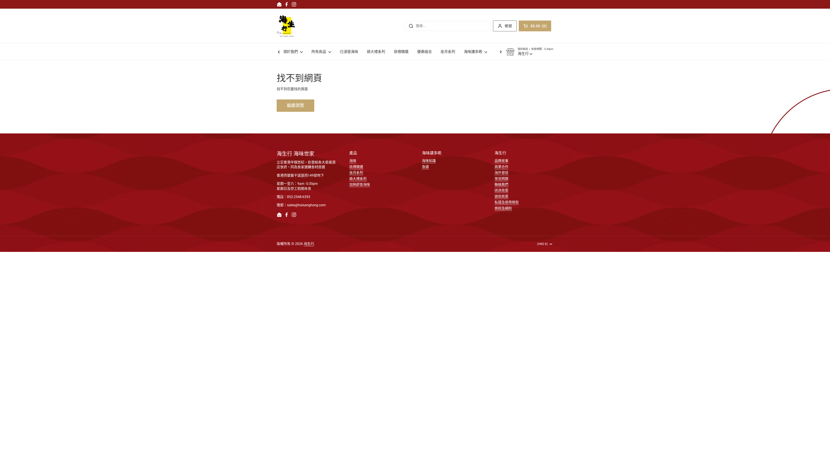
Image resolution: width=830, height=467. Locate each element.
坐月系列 (356, 173)
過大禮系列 (358, 179)
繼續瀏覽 (295, 105)
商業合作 (501, 167)
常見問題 (501, 179)
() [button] (539, 27)
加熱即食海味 (359, 184)
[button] (529, 52)
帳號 (508, 26)
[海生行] (287, 26)
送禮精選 (356, 167)
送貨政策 (501, 190)
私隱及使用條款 (507, 202)
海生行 (309, 244)
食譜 (425, 167)
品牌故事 (501, 161)
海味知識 (429, 161)
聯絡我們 (501, 184)
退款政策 (501, 196)
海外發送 (501, 173)
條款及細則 (503, 208)
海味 (352, 161)
